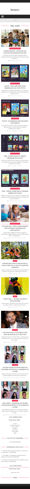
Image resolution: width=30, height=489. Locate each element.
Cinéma (15, 423)
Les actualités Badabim (15, 442)
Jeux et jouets (15, 427)
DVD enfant (15, 430)
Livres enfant (15, 431)
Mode (15, 433)
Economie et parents (15, 425)
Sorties (15, 428)
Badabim (15, 9)
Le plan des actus (15, 472)
